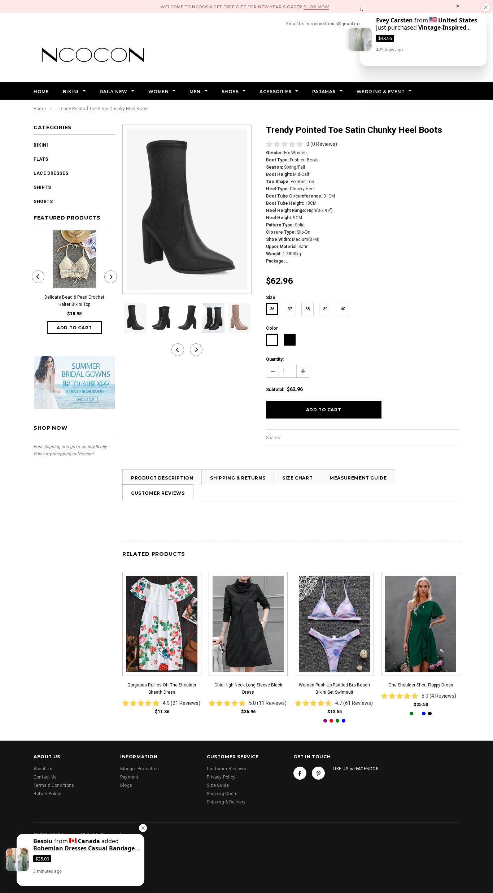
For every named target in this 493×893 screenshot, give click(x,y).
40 (343, 309)
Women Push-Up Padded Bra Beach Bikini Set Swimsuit (334, 688)
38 (307, 309)
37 (290, 309)
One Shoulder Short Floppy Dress (420, 685)
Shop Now (316, 6)
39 (325, 309)
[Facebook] (299, 773)
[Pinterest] (318, 773)
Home (40, 108)
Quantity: (275, 359)
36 (272, 309)
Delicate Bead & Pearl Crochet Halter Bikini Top (74, 301)
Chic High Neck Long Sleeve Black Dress (248, 688)
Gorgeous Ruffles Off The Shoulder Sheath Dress (161, 688)
